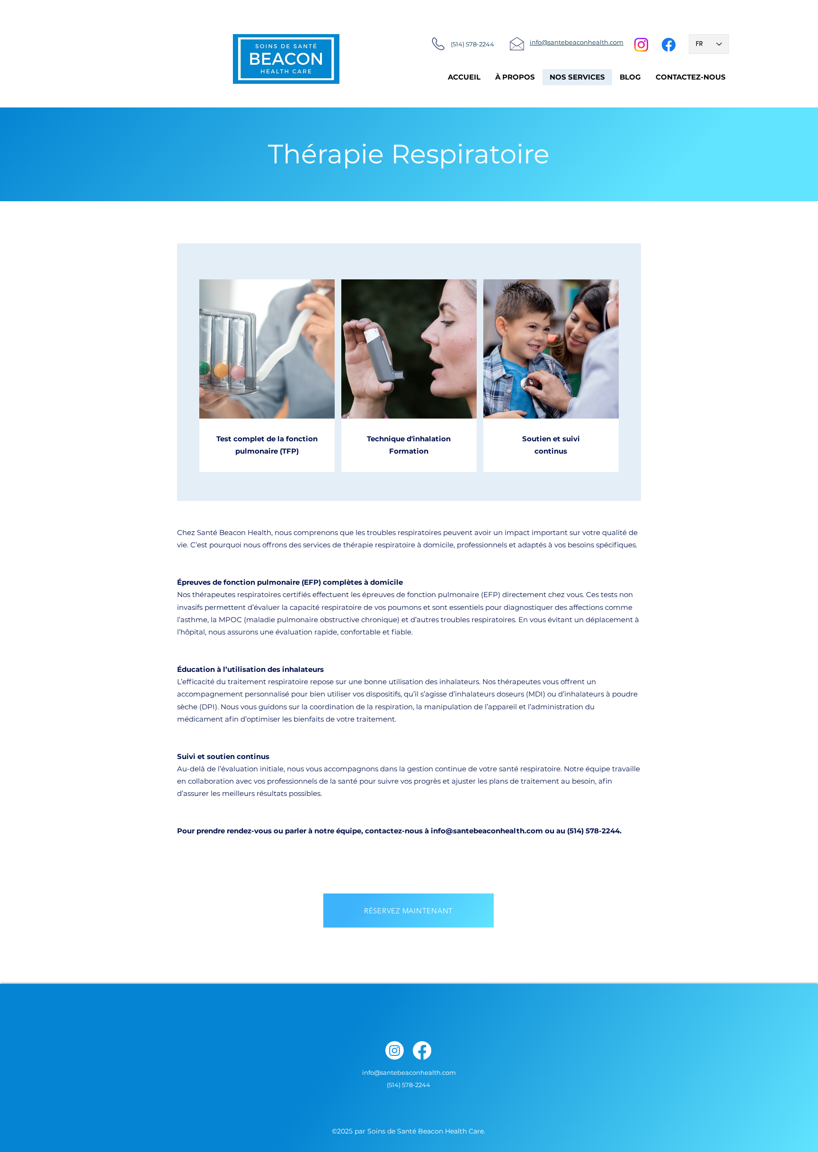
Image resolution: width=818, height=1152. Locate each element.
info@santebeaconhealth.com (487, 830)
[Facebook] (668, 45)
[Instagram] (641, 45)
